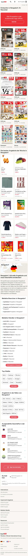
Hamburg (10, 375)
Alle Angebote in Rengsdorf (14, 365)
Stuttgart (17, 378)
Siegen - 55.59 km (19, 402)
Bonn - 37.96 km (17, 398)
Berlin (4, 375)
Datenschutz (4, 546)
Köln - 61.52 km (6, 398)
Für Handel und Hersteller (7, 494)
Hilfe (2, 544)
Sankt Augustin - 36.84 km (9, 413)
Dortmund (5, 382)
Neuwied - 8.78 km (7, 409)
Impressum (16, 544)
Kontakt (16, 546)
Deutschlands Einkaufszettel (7, 523)
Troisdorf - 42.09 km (8, 406)
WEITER (14, 22)
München (17, 375)
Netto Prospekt (4, 515)
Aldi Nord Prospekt (5, 512)
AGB (2, 548)
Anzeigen (24, 5)
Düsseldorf (19, 382)
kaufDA (3, 481)
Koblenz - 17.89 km (7, 402)
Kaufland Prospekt (5, 504)
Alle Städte (14, 386)
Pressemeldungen (5, 529)
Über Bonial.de (4, 492)
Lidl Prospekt (4, 517)
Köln (4, 378)
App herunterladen (5, 527)
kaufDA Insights (4, 525)
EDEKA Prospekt (4, 502)
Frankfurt (10, 378)
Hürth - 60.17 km (19, 409)
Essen (11, 382)
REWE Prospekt (4, 506)
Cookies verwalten (18, 548)
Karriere (2, 496)
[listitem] (7, 39)
